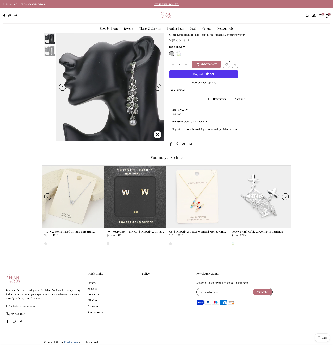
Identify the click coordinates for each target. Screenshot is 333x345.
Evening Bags (175, 28)
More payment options (204, 82)
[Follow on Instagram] (9, 16)
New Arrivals (225, 28)
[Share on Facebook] (170, 144)
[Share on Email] (183, 144)
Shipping (240, 99)
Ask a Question (177, 90)
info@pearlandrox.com (34, 3)
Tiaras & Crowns (150, 28)
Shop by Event (109, 28)
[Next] (157, 87)
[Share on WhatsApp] (190, 144)
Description (219, 99)
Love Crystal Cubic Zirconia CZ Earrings (257, 231)
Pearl (193, 28)
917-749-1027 (11, 3)
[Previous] (62, 87)
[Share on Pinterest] (177, 144)
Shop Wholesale (96, 312)
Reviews (92, 282)
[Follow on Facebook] (4, 16)
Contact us (93, 294)
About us (92, 288)
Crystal (206, 28)
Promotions (94, 306)
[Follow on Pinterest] (15, 16)
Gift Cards (93, 300)
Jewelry (128, 28)
